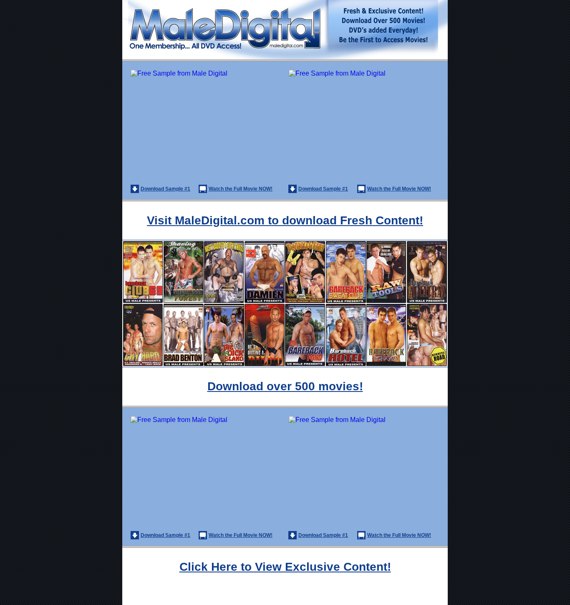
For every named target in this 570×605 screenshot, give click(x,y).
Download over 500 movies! (285, 386)
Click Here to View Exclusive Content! (285, 566)
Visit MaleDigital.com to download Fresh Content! (285, 220)
